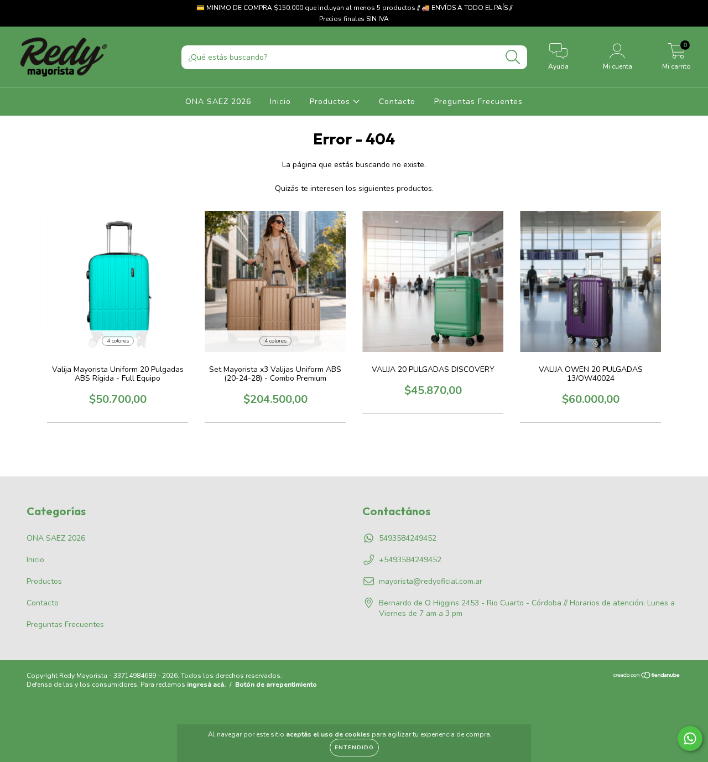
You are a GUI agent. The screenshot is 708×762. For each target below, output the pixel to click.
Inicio (280, 101)
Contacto (397, 101)
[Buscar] (513, 57)
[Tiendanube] (646, 676)
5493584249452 (407, 538)
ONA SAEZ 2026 (218, 101)
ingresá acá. (206, 684)
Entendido (354, 747)
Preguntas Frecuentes (478, 101)
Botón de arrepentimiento (276, 684)
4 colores (118, 341)
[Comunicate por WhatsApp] (690, 738)
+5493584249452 (410, 559)
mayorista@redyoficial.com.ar (430, 581)
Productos (331, 101)
